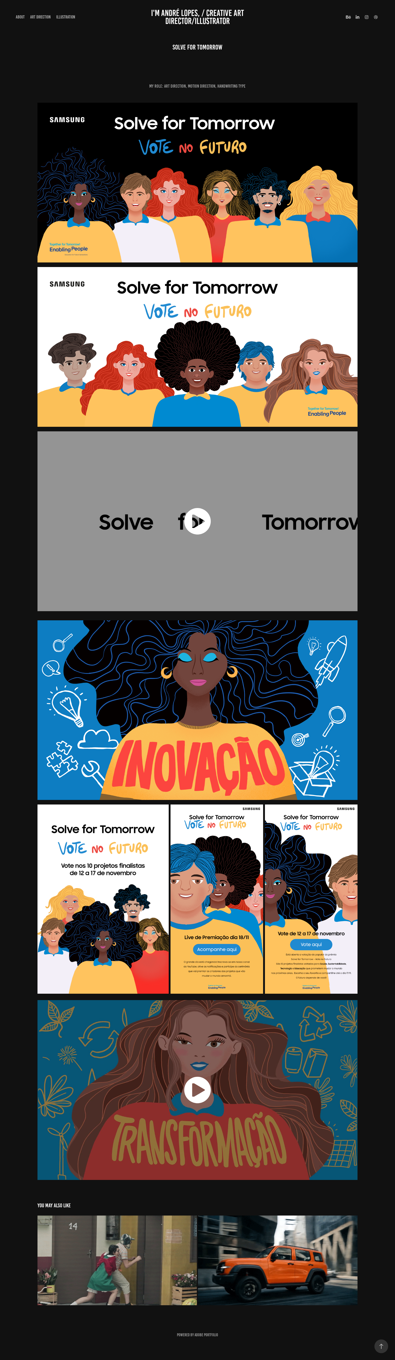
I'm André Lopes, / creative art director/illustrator (198, 17)
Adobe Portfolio (206, 1335)
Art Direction (40, 17)
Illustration (65, 17)
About (20, 17)
